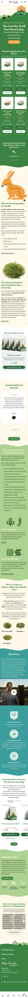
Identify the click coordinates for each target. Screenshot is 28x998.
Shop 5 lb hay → (5, 321)
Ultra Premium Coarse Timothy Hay (7, 113)
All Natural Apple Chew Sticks (11, 824)
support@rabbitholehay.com (9, 972)
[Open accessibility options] (19, 2)
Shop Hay (3, 542)
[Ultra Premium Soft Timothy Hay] (20, 64)
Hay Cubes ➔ (20, 631)
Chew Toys (11, 801)
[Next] (21, 160)
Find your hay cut (14, 42)
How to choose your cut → (8, 253)
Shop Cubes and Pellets (7, 574)
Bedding (18, 801)
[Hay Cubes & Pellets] (20, 625)
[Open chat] (14, 995)
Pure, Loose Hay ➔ (7, 631)
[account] (26, 995)
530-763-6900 (5, 970)
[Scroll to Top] (25, 990)
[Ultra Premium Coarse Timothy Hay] (7, 103)
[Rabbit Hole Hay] (14, 2)
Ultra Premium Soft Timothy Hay (20, 74)
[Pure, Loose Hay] (7, 625)
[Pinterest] (1, 976)
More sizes (7, 92)
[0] (25, 2)
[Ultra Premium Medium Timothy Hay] (7, 64)
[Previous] (6, 160)
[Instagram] (7, 976)
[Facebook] (4, 976)
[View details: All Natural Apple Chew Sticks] (10, 813)
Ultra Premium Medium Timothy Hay (7, 74)
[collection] (8, 995)
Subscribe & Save (7, 878)
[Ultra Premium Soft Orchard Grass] (20, 103)
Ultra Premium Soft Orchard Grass (20, 113)
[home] (3, 996)
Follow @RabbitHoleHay (14, 932)
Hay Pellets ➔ (7, 643)
